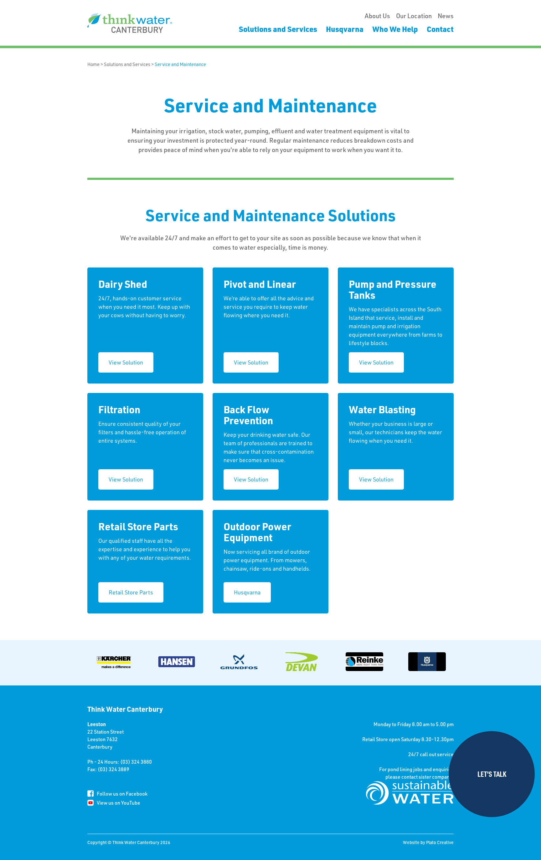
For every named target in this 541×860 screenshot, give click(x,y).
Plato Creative (440, 842)
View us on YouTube (118, 802)
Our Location (414, 16)
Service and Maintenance (180, 64)
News (446, 16)
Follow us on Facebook (122, 793)
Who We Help (395, 29)
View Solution (126, 362)
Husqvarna (344, 29)
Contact (440, 29)
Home (93, 64)
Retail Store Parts (131, 592)
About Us (377, 16)
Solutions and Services (278, 29)
